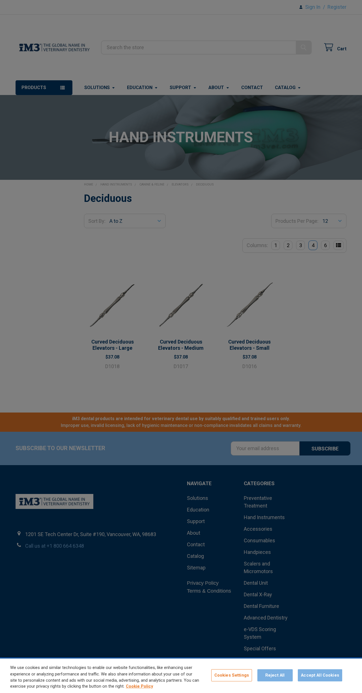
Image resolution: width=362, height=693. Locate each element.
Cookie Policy (139, 686)
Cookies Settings (231, 675)
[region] (181, 676)
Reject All (275, 675)
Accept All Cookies (320, 675)
